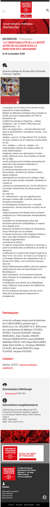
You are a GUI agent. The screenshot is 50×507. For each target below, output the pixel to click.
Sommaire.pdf (11, 393)
